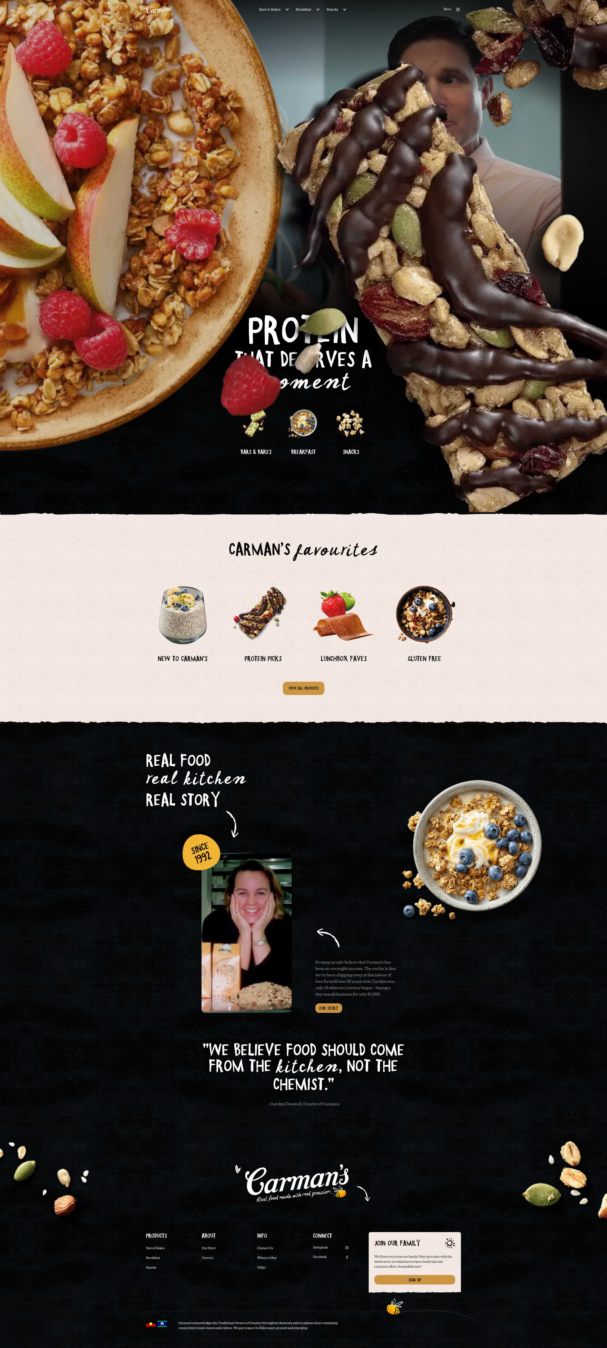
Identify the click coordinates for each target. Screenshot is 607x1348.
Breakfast (303, 9)
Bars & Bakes (270, 9)
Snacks (332, 9)
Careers (207, 1258)
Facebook (319, 1257)
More (447, 9)
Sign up (415, 1279)
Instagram (320, 1247)
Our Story (328, 1008)
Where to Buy (267, 1258)
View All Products (304, 688)
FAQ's (261, 1267)
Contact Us (265, 1248)
